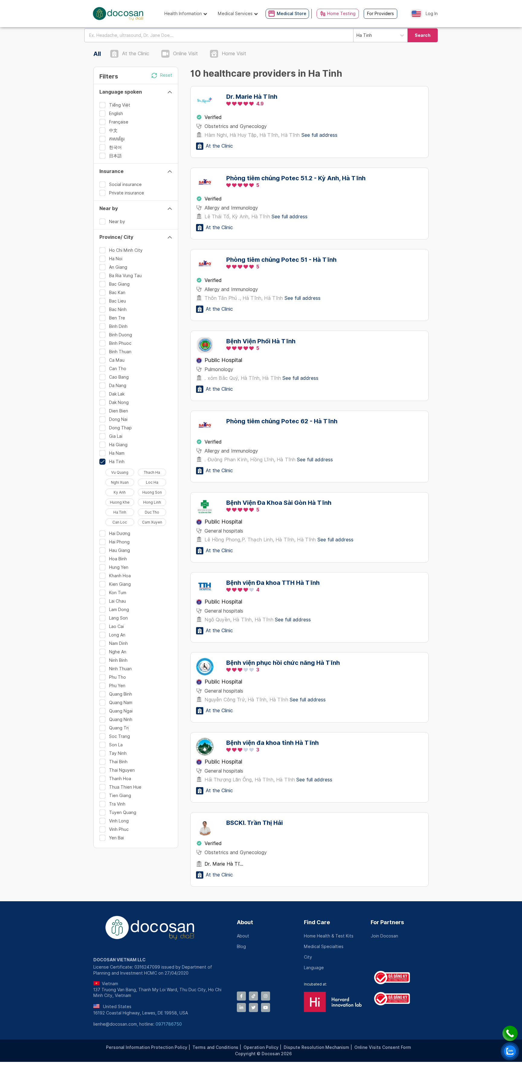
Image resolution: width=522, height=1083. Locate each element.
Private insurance (126, 193)
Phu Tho (117, 677)
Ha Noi (115, 258)
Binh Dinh (118, 326)
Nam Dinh (118, 643)
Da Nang (117, 385)
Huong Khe (120, 502)
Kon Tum (117, 592)
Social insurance (125, 184)
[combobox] (218, 35)
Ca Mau (116, 360)
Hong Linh (152, 502)
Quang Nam (120, 702)
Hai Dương (119, 533)
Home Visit (234, 53)
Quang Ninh (120, 719)
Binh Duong (120, 334)
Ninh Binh (118, 660)
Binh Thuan (120, 351)
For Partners (387, 922)
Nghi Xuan (120, 482)
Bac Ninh (118, 309)
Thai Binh (118, 761)
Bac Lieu (117, 301)
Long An (117, 635)
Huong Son (152, 492)
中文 (113, 130)
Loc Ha (152, 482)
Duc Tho (152, 512)
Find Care (317, 922)
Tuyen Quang (122, 812)
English (116, 113)
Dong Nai (118, 419)
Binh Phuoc (120, 343)
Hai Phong (119, 542)
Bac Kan (117, 292)
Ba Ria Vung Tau (125, 275)
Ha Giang (118, 444)
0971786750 (169, 1024)
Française (118, 122)
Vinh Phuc (119, 829)
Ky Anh (120, 492)
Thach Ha (152, 472)
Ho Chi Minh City (126, 250)
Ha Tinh (116, 461)
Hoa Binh (118, 558)
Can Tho (117, 368)
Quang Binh (120, 694)
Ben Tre (117, 318)
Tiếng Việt (119, 105)
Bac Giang (119, 284)
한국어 (115, 147)
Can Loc (119, 522)
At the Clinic (135, 53)
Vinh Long (119, 821)
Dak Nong (119, 402)
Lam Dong (119, 609)
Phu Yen (117, 685)
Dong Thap (120, 427)
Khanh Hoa (120, 575)
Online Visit (185, 53)
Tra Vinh (117, 804)
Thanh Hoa (120, 778)
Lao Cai (116, 626)
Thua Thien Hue (125, 787)
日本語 (115, 155)
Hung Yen (118, 567)
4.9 (260, 104)
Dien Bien (118, 411)
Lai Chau (117, 601)
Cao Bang (119, 377)
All (97, 53)
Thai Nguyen (122, 770)
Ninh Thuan (120, 668)
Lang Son (118, 618)
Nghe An (117, 651)
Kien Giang (120, 584)
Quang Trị (119, 728)
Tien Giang (120, 795)
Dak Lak (116, 394)
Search (422, 35)
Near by (117, 221)
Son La (116, 744)
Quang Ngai (121, 711)
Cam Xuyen (152, 522)
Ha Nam (116, 453)
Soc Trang (119, 736)
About (245, 922)
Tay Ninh (118, 753)
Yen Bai (116, 837)
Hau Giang (119, 550)
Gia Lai (115, 436)
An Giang (118, 267)
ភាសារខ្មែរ (116, 138)
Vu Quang (119, 472)
